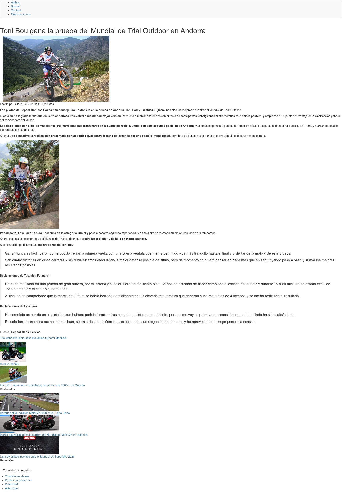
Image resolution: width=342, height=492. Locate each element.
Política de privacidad (18, 480)
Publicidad (11, 484)
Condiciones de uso (17, 476)
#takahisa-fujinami (43, 338)
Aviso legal (11, 488)
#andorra (12, 338)
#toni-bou (61, 338)
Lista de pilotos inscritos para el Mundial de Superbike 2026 (37, 456)
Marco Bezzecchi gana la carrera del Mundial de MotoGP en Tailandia (44, 434)
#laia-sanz (24, 338)
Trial (2, 338)
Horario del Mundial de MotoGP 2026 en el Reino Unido (35, 413)
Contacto (16, 10)
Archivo (15, 2)
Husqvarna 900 (9, 364)
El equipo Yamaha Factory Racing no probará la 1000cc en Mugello (42, 385)
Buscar (15, 6)
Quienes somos (21, 14)
